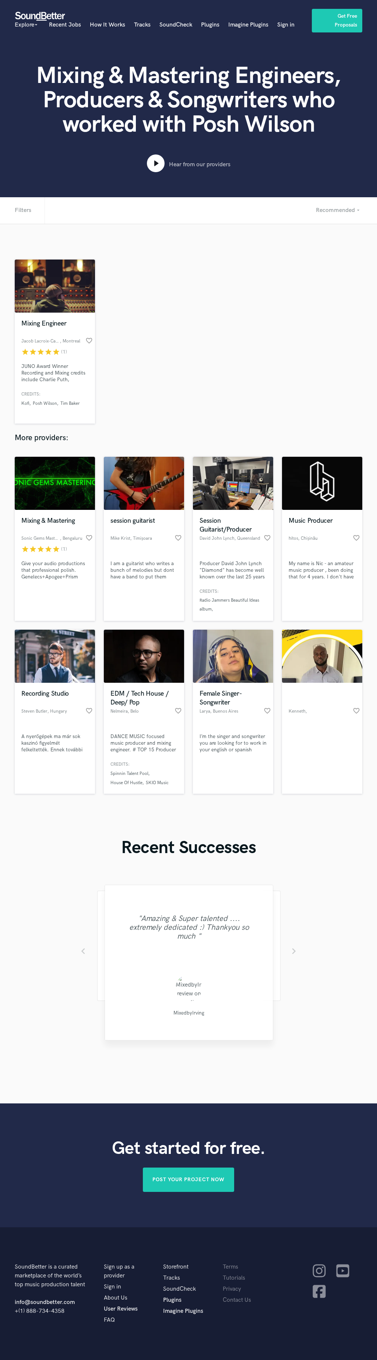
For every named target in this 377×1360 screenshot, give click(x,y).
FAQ (109, 1320)
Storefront (175, 1266)
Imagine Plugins (248, 24)
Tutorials (234, 1277)
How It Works (107, 24)
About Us (115, 1297)
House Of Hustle (126, 783)
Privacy (232, 1289)
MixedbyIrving (188, 1013)
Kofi (25, 403)
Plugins (210, 24)
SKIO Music (157, 783)
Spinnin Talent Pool (129, 773)
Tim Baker (70, 403)
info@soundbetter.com (45, 1302)
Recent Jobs (65, 24)
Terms (230, 1266)
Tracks (142, 24)
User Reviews (121, 1308)
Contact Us (237, 1300)
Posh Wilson (45, 403)
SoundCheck (175, 24)
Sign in (286, 24)
